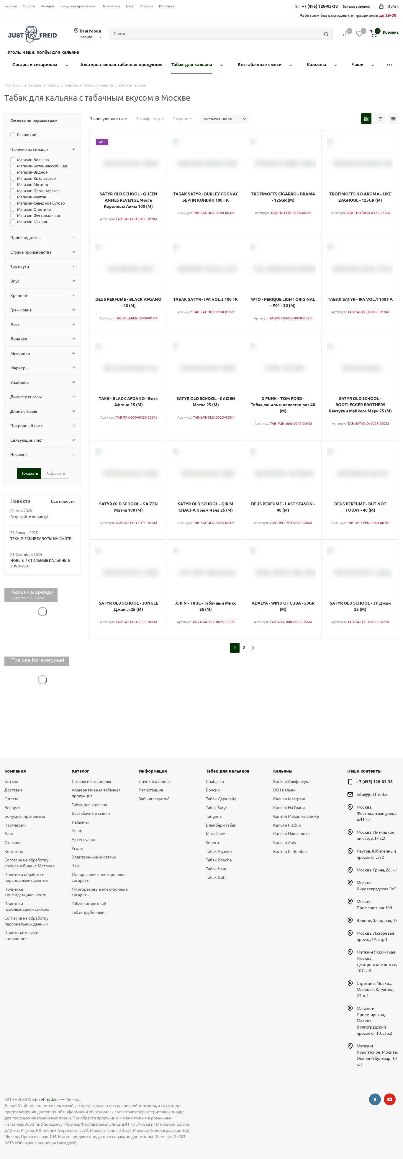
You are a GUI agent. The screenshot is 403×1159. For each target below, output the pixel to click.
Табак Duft (216, 877)
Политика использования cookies (26, 906)
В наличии (26, 135)
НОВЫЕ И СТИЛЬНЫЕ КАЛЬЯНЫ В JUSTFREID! (40, 563)
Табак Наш (216, 868)
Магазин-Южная (32, 222)
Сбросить (56, 473)
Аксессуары (83, 839)
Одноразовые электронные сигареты (99, 877)
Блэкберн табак (221, 825)
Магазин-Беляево (33, 160)
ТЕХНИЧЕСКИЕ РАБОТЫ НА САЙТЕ (40, 538)
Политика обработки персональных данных (26, 877)
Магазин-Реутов (31, 197)
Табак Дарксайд (221, 798)
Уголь (77, 848)
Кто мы (10, 6)
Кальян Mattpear (289, 798)
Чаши (77, 830)
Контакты (167, 6)
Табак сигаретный (89, 903)
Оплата (29, 6)
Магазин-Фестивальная (38, 215)
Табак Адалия (219, 851)
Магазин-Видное (32, 172)
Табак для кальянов (228, 770)
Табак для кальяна (89, 804)
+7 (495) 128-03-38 (320, 6)
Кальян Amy (284, 842)
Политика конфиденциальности (25, 892)
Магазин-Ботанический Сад (42, 166)
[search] (326, 34)
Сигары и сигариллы (91, 781)
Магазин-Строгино (34, 209)
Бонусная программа (78, 6)
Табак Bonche (219, 860)
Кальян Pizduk (287, 825)
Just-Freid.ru (46, 1099)
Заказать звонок (356, 6)
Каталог (80, 770)
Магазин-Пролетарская (38, 191)
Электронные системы (94, 857)
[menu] (390, 65)
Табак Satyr (216, 807)
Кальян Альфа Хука (291, 781)
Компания (15, 770)
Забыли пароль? (154, 798)
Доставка (13, 790)
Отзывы (146, 6)
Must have (215, 833)
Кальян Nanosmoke (291, 833)
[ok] (375, 1099)
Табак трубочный (88, 912)
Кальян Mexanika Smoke (296, 816)
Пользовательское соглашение (22, 935)
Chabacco (215, 781)
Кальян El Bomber (290, 851)
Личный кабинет (155, 781)
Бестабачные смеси (91, 813)
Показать (29, 473)
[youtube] (390, 1099)
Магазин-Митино (32, 184)
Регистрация (151, 790)
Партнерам (110, 6)
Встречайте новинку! (29, 517)
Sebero (212, 842)
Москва (86, 37)
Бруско (213, 790)
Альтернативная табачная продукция (96, 793)
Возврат (48, 6)
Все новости (63, 501)
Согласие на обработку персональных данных (26, 921)
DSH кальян (284, 790)
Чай (75, 865)
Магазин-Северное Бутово (41, 203)
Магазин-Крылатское (36, 178)
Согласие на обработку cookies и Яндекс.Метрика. (29, 863)
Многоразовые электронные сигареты (100, 892)
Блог (130, 6)
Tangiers (214, 816)
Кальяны (80, 822)
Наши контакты (364, 770)
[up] (374, 1136)
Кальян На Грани (289, 807)
